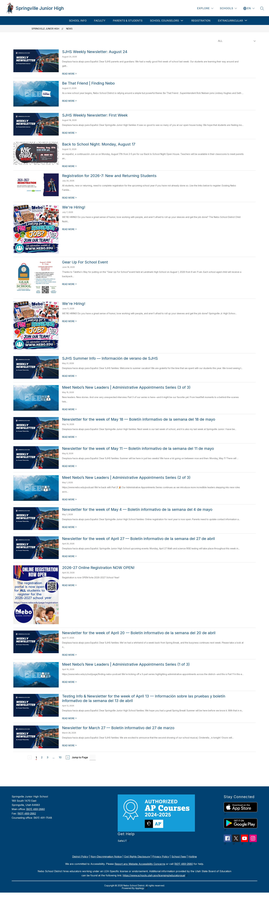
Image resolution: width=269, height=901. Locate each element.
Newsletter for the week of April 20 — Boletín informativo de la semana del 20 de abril (138, 633)
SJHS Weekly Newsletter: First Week (95, 115)
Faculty (99, 20)
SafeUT (122, 840)
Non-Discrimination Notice (106, 856)
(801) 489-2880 (35, 809)
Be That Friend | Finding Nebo (88, 83)
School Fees (178, 856)
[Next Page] (68, 757)
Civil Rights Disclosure (137, 856)
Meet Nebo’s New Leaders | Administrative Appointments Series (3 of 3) (126, 387)
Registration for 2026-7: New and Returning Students (109, 175)
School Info (78, 20)
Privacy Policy (160, 856)
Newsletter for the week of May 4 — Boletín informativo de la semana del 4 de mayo (137, 509)
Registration (200, 20)
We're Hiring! (73, 207)
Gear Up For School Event (85, 262)
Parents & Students (127, 20)
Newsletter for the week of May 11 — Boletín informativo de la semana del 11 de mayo (138, 448)
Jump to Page (80, 757)
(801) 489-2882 (26, 813)
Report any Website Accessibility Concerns (140, 863)
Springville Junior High (45, 28)
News (69, 28)
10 (60, 757)
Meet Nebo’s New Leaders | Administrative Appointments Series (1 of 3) (126, 664)
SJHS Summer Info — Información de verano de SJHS (110, 358)
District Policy (80, 856)
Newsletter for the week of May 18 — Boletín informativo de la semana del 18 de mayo (138, 419)
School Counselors (164, 20)
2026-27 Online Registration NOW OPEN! (98, 567)
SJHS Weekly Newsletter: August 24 (94, 51)
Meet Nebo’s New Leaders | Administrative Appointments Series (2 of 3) (126, 477)
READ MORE (69, 73)
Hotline (192, 856)
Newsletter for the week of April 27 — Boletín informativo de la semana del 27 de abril (138, 538)
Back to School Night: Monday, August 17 (98, 144)
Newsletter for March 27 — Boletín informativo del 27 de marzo (118, 728)
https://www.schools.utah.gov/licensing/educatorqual (154, 875)
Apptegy (140, 888)
